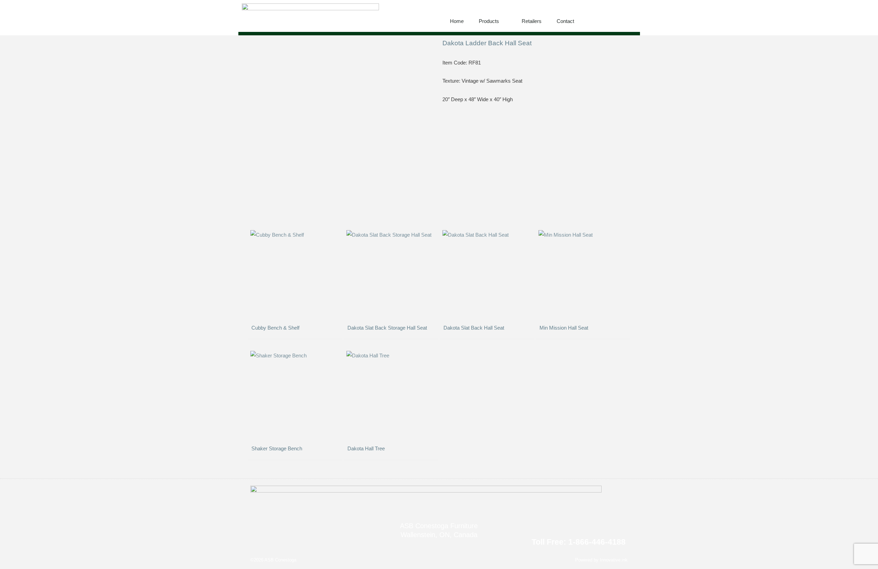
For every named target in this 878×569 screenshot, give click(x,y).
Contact (565, 21)
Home (457, 21)
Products (489, 21)
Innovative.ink (614, 559)
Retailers (532, 21)
